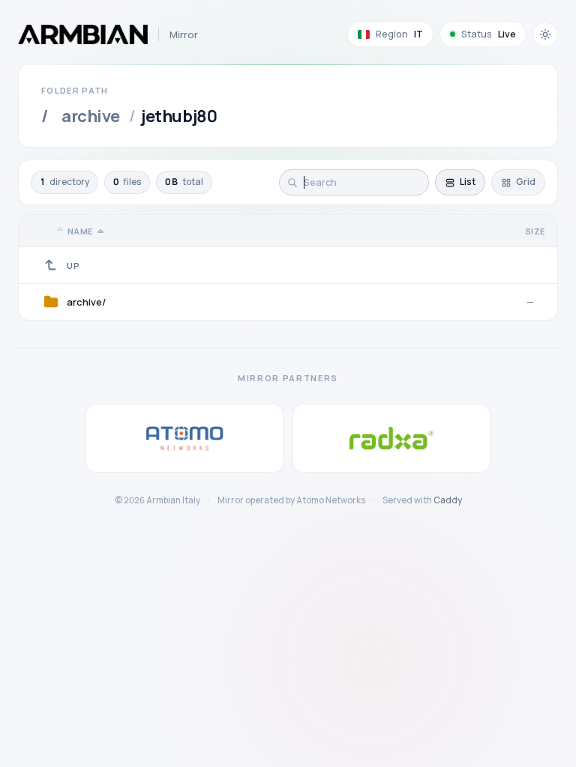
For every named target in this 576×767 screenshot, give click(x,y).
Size (535, 231)
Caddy (448, 500)
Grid (526, 181)
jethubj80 (179, 116)
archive (91, 116)
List (468, 181)
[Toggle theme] (545, 34)
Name (80, 231)
